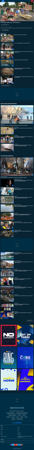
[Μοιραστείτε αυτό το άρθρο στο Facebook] (1, 24)
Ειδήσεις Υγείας (16, 187)
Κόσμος (18, 427)
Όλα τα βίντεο (29, 320)
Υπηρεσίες (2, 439)
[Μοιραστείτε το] (5, 24)
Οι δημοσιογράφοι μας (4, 436)
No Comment (2, 124)
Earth (18, 429)
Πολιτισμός (19, 432)
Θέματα (2, 425)
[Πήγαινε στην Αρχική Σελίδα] (3, 1)
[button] (6, 85)
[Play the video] (17, 11)
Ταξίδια (2, 432)
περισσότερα (2, 441)
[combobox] (17, 408)
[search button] (23, 408)
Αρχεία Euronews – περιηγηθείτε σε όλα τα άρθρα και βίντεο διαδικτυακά (24, 436)
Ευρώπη (2, 427)
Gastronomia (16, 303)
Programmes (19, 434)
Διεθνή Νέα (16, 213)
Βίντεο (1, 434)
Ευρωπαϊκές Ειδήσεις (4, 176)
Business (15, 196)
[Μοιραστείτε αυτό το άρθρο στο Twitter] (3, 24)
